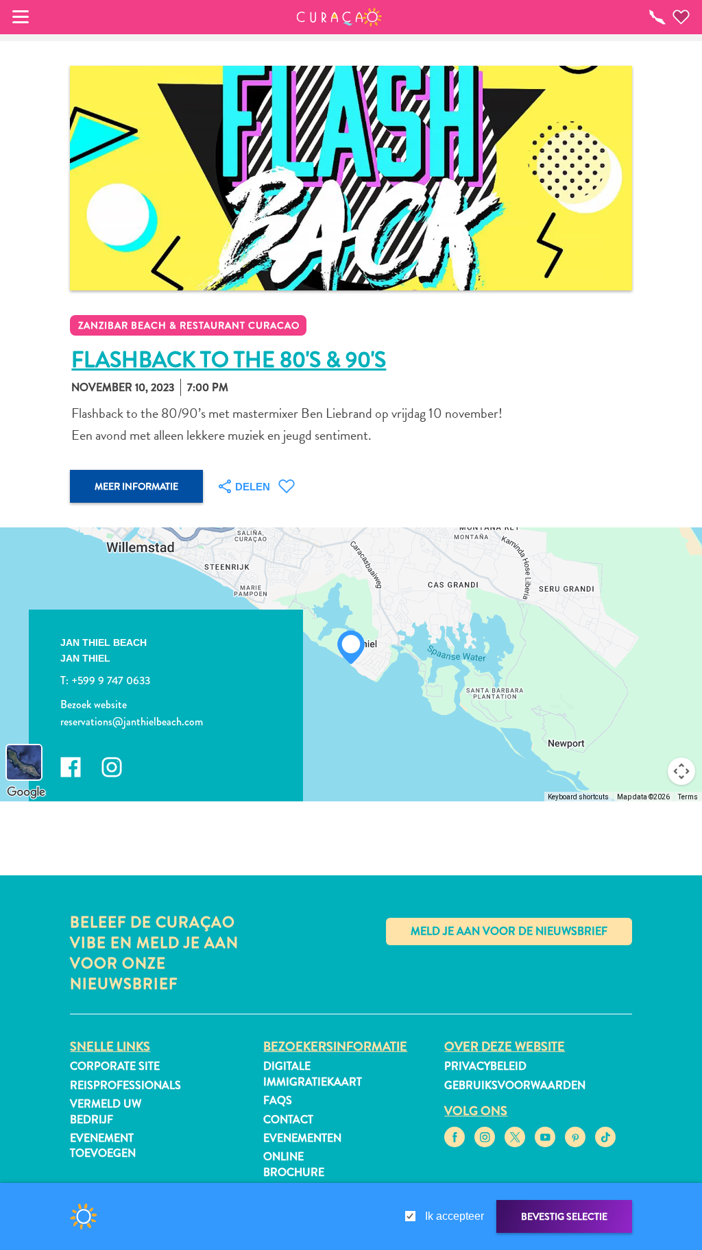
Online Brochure (293, 1164)
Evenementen (302, 1138)
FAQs (277, 1100)
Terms (688, 797)
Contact (288, 1119)
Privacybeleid (485, 1066)
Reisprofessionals (125, 1085)
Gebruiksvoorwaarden (514, 1085)
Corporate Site (115, 1066)
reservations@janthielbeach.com (131, 722)
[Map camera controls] (681, 771)
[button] (340, 17)
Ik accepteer (454, 1216)
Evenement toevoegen (103, 1145)
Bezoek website (93, 704)
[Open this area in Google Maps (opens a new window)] (26, 792)
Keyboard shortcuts (578, 797)
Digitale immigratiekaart (312, 1073)
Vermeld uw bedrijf (105, 1111)
